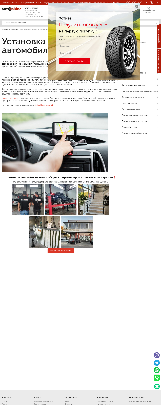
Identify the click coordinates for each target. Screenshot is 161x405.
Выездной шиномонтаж (43, 401)
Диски (14, 2)
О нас (67, 401)
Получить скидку (74, 61)
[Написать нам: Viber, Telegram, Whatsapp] (157, 386)
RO (158, 3)
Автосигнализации (81, 2)
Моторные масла (28, 2)
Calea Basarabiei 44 (44, 105)
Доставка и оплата (105, 401)
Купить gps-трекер (11, 98)
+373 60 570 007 (34, 12)
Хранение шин (158, 36)
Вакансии (114, 2)
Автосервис (100, 2)
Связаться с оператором (60, 251)
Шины (5, 2)
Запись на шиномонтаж (158, 61)
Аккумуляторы (47, 2)
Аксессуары (63, 2)
